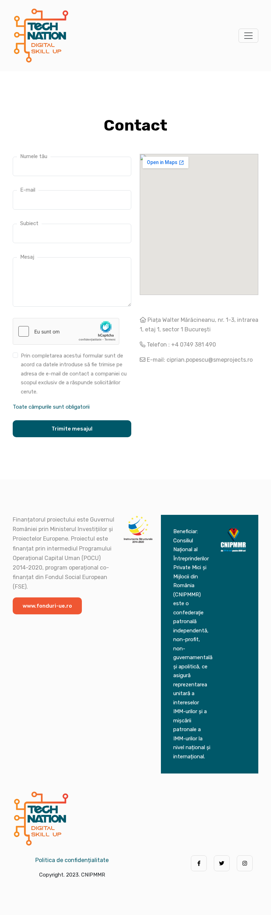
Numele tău (33, 156)
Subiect (29, 223)
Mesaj (27, 257)
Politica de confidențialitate (72, 860)
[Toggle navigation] (248, 36)
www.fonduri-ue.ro (47, 606)
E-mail (27, 190)
